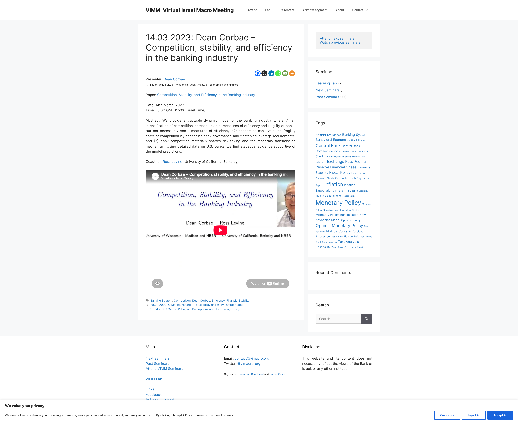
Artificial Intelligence (328, 134)
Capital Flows (358, 140)
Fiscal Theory (358, 173)
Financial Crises (343, 167)
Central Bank (328, 145)
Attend (252, 10)
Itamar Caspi (277, 374)
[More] (292, 73)
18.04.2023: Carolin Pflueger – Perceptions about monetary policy (195, 309)
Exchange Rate (340, 161)
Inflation (333, 184)
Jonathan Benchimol (251, 374)
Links (150, 389)
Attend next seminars (337, 38)
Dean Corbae (174, 79)
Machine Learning (327, 195)
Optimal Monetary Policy (339, 225)
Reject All (474, 415)
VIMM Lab (154, 379)
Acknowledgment (315, 10)
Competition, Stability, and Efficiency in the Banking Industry (206, 95)
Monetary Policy (338, 202)
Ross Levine (172, 162)
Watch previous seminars (340, 42)
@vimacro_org (248, 364)
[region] (259, 411)
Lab (267, 10)
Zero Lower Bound (353, 247)
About (339, 10)
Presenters (286, 10)
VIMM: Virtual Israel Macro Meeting (190, 10)
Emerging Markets (351, 156)
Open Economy (350, 220)
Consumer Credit (348, 151)
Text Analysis (348, 241)
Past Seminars (327, 97)
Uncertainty (323, 246)
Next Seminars (328, 90)
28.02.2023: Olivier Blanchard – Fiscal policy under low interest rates (196, 304)
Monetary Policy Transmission (337, 215)
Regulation (337, 236)
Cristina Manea (333, 156)
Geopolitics (342, 178)
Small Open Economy (326, 242)
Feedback (154, 394)
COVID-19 (363, 151)
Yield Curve (337, 247)
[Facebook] (258, 73)
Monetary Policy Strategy (348, 210)
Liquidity (363, 191)
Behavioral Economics (333, 140)
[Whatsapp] (278, 73)
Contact (357, 10)
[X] (264, 73)
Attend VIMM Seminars (164, 369)
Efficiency (218, 300)
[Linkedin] (271, 73)
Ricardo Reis (351, 236)
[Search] (366, 319)
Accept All (500, 415)
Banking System (161, 300)
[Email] (285, 73)
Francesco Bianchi (325, 178)
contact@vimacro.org (252, 358)
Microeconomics (347, 196)
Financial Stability (237, 300)
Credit (320, 156)
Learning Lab (326, 83)
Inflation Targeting (346, 190)
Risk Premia (366, 236)
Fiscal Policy (339, 172)
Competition (182, 300)
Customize (447, 415)
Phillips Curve (336, 231)
